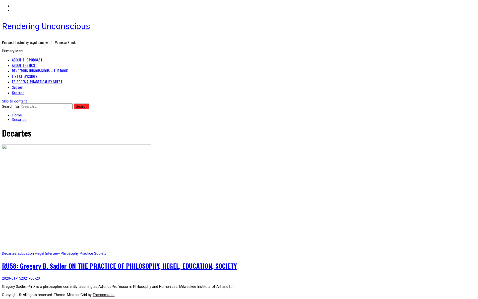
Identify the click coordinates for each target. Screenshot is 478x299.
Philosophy (70, 253)
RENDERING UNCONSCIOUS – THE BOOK (40, 70)
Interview (52, 253)
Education (26, 253)
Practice (86, 253)
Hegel (39, 253)
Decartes (9, 253)
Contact (18, 92)
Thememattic (104, 295)
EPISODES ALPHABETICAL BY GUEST (37, 81)
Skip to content (14, 101)
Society (100, 253)
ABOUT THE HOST (24, 65)
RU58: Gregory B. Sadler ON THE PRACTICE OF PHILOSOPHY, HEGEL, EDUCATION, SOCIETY (119, 266)
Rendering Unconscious (46, 26)
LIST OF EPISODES (24, 76)
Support (18, 87)
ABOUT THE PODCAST (27, 59)
